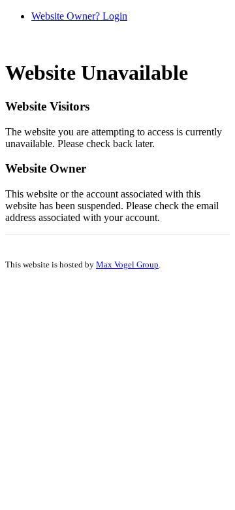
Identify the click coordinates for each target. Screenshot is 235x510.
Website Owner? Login (79, 16)
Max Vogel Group (127, 264)
